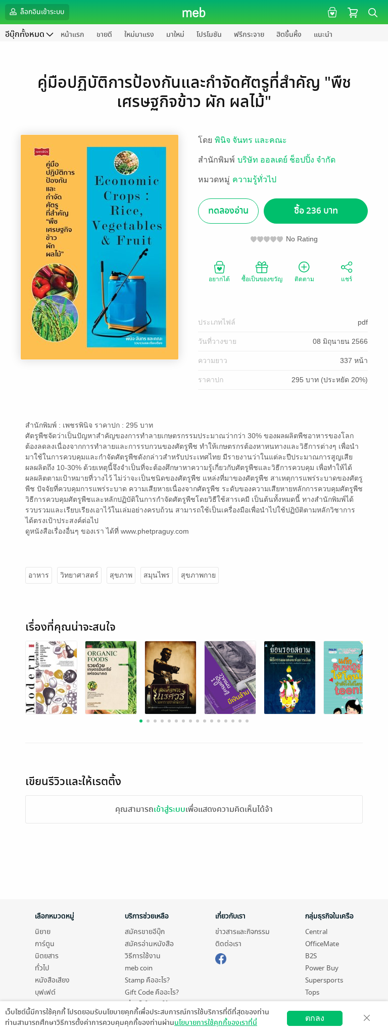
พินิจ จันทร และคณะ (251, 140)
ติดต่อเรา (228, 944)
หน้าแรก (72, 34)
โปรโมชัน (209, 34)
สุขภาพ (121, 575)
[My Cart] (352, 12)
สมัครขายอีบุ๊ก (145, 931)
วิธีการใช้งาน (143, 956)
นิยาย (43, 931)
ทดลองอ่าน (228, 211)
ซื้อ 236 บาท (316, 211)
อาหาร (38, 575)
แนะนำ (323, 34)
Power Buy (321, 968)
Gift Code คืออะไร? (152, 992)
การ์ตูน (45, 944)
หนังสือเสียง (52, 980)
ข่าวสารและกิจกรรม (242, 931)
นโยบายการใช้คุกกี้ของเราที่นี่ (215, 1022)
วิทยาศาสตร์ (79, 575)
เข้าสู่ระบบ (169, 809)
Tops (312, 992)
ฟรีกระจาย (249, 34)
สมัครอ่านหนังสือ (149, 944)
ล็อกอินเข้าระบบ (41, 12)
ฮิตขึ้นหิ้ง (289, 34)
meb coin (139, 968)
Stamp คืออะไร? (147, 980)
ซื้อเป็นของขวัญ (261, 279)
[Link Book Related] (51, 677)
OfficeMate (322, 944)
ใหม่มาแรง (139, 34)
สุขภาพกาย (198, 575)
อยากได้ (219, 279)
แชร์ (346, 279)
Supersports (324, 980)
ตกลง (314, 1018)
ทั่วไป (42, 968)
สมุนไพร (156, 575)
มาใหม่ (175, 34)
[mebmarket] (220, 957)
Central (316, 931)
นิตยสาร (47, 956)
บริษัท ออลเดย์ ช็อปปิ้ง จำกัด (286, 160)
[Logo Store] (194, 12)
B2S (311, 956)
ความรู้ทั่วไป (254, 179)
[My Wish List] (331, 12)
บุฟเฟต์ (45, 992)
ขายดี (104, 34)
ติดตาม (304, 279)
